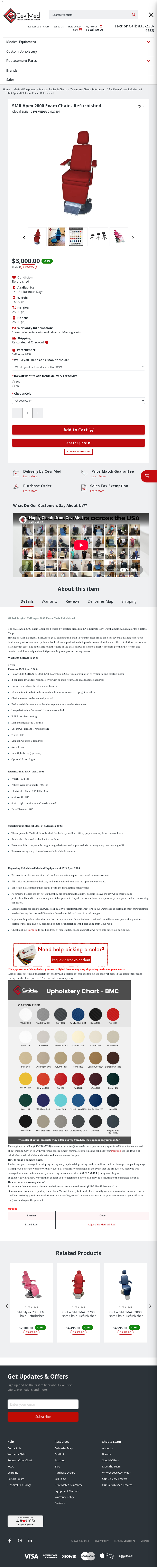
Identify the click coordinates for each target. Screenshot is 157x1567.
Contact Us (14, 1448)
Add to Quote (77, 443)
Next (133, 238)
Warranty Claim (17, 1454)
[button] (151, 15)
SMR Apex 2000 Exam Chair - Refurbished (30, 93)
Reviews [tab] (73, 601)
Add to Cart (76, 430)
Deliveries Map (64, 1448)
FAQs (11, 1466)
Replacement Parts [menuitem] (21, 60)
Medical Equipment (25, 89)
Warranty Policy (64, 1497)
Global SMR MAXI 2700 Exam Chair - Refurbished (78, 1314)
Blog (57, 1466)
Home (6, 89)
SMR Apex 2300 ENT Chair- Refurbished (31, 1314)
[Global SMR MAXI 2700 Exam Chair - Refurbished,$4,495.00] (78, 1284)
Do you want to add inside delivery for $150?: (44, 376)
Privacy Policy (101, 1540)
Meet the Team (111, 1466)
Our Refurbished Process (117, 1485)
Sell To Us (60, 1479)
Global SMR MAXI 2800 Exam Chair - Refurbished (125, 1314)
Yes (18, 381)
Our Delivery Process (114, 1479)
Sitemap (145, 1540)
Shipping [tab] (129, 601)
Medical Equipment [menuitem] (21, 42)
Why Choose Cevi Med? (116, 1472)
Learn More (30, 476)
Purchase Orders (65, 1472)
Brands (106, 1454)
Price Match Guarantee (69, 1485)
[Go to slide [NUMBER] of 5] (7, 1306)
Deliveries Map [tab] (100, 601)
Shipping (13, 1472)
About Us (107, 1448)
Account (60, 1460)
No (17, 385)
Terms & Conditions (125, 1540)
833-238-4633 (146, 28)
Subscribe (43, 1416)
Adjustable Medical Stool (102, 1224)
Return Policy (16, 1479)
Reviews (60, 1503)
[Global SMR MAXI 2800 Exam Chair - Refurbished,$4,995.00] (125, 1284)
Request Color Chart (20, 1460)
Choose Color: (23, 393)
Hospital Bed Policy (19, 1485)
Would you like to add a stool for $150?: (40, 360)
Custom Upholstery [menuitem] (21, 51)
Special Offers (110, 1460)
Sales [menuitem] (10, 79)
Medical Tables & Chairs (53, 89)
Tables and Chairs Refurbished (88, 89)
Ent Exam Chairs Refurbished (125, 89)
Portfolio (33, 929)
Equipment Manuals (67, 1491)
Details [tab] (27, 601)
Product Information (78, 451)
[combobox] (93, 14)
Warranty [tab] (49, 601)
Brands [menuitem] (11, 70)
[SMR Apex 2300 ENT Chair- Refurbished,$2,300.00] (31, 1284)
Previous (24, 238)
